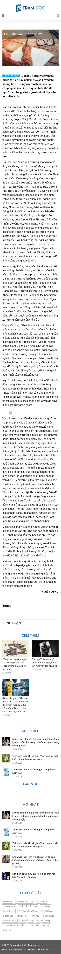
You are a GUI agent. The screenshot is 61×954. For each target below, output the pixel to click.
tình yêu (35, 916)
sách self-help (43, 921)
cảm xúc (7, 930)
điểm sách (8, 916)
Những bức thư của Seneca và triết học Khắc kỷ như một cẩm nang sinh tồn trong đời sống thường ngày (35, 742)
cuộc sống (34, 925)
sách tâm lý (9, 911)
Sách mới (41, 901)
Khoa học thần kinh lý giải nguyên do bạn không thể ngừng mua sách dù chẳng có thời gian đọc (35, 860)
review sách (9, 906)
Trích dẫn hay (26, 921)
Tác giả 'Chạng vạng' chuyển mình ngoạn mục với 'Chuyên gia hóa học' (45, 662)
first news (7, 901)
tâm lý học (22, 916)
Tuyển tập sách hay (28, 906)
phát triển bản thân (28, 911)
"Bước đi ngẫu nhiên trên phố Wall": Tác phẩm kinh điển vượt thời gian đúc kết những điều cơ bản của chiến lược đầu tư (15, 705)
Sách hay (45, 906)
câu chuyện (48, 916)
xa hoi (46, 925)
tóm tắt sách (47, 911)
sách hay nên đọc (24, 901)
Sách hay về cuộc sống (14, 925)
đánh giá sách (10, 921)
